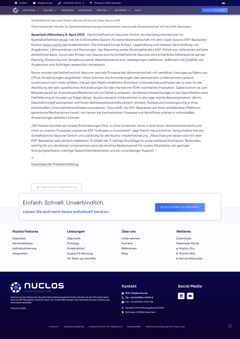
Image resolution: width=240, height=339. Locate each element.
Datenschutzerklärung (74, 326)
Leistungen (29, 10)
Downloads (85, 10)
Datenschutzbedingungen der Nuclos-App (165, 326)
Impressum (54, 326)
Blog (138, 10)
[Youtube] (190, 296)
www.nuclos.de (54, 45)
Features (48, 10)
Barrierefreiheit (134, 326)
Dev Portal (121, 10)
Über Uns (102, 10)
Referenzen (67, 10)
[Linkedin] (181, 296)
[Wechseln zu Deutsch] (223, 3)
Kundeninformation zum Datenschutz (105, 326)
